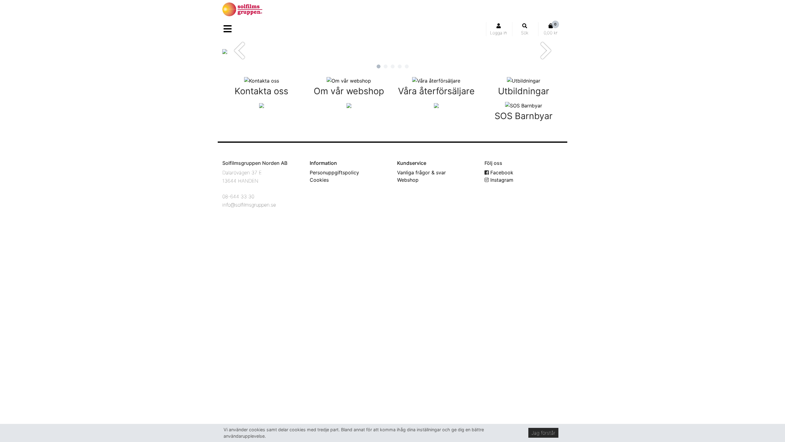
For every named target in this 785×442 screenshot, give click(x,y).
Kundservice (411, 163)
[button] (239, 50)
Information (323, 163)
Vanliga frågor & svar (421, 172)
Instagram (501, 180)
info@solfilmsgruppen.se (249, 205)
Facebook (501, 172)
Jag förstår (543, 433)
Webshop (408, 180)
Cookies (319, 180)
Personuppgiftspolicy (334, 172)
